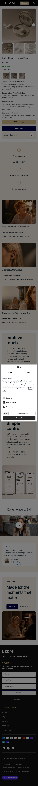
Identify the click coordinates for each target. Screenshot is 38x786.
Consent (10, 372)
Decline (5, 413)
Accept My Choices (22, 413)
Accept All (19, 418)
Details (28, 372)
